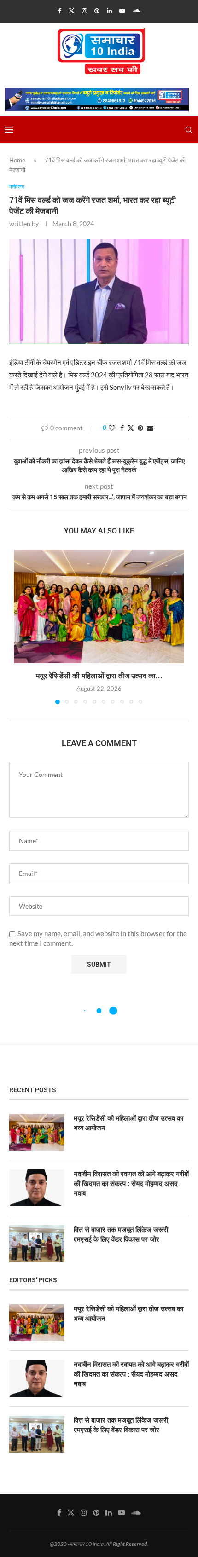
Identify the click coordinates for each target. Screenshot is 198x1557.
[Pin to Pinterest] (140, 428)
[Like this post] (112, 428)
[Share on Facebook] (122, 428)
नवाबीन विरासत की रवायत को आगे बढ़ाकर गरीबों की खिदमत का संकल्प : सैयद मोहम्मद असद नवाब (131, 1184)
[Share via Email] (150, 428)
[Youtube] (122, 10)
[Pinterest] (96, 10)
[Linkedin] (109, 10)
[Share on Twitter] (131, 428)
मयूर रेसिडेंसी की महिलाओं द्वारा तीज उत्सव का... (99, 675)
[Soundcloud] (136, 10)
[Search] (188, 129)
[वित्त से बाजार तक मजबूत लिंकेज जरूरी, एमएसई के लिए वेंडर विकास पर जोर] (36, 1243)
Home (17, 160)
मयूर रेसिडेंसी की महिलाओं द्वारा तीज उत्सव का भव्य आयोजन (128, 1123)
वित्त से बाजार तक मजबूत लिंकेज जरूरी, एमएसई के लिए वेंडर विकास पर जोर (122, 1235)
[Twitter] (72, 10)
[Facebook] (59, 10)
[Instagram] (84, 10)
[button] (21, 626)
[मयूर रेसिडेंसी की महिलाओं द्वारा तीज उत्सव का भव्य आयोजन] (99, 606)
